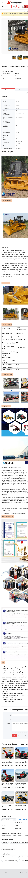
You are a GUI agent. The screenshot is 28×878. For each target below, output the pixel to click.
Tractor (3, 825)
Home (2, 10)
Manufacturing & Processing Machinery (13, 10)
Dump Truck (18, 828)
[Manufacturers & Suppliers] (14, 2)
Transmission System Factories (10, 860)
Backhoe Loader (19, 822)
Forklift (3, 828)
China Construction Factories (9, 856)
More (2, 866)
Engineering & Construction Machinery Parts (13, 846)
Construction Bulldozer (8, 849)
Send (14, 735)
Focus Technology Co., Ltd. (18, 872)
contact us (6, 15)
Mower (17, 825)
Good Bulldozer (16, 864)
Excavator (3, 822)
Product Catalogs (22, 819)
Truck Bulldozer (6, 864)
